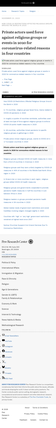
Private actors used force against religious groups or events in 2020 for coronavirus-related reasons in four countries (26, 150)
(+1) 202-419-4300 (9, 254)
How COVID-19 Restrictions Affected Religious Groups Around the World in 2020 (27, 24)
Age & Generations (10, 289)
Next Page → (7, 85)
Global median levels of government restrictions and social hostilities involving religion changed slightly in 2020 (26, 209)
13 (12, 82)
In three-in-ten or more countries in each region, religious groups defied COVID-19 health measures (26, 180)
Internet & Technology (11, 314)
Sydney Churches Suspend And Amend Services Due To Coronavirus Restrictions (25, 226)
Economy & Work (9, 303)
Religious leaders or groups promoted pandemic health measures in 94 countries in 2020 (25, 200)
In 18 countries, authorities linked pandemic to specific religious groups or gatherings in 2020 (25, 131)
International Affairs (10, 267)
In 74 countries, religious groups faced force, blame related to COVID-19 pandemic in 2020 (28, 111)
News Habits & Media (11, 319)
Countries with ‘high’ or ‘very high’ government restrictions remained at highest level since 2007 (26, 218)
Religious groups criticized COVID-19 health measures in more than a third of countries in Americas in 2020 (28, 160)
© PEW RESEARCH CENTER (42, 92)
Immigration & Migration (12, 273)
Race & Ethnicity (9, 278)
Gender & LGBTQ (9, 294)
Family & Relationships (12, 298)
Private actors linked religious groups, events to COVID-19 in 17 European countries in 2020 (27, 140)
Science (5, 309)
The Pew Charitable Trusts (39, 397)
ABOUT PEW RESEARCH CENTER (14, 384)
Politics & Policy (9, 262)
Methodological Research (13, 325)
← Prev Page (7, 79)
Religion (5, 284)
